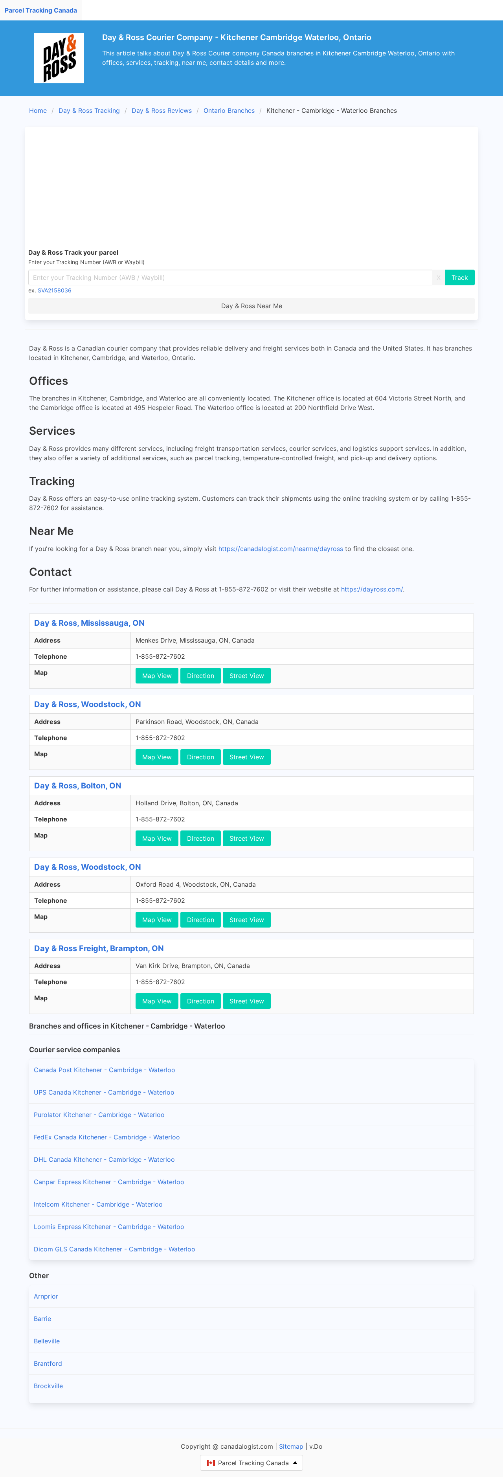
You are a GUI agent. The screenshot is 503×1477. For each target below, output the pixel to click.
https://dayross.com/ (372, 589)
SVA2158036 (55, 290)
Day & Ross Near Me (251, 306)
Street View (246, 676)
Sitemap (291, 1446)
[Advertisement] (264, 189)
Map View (157, 676)
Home (38, 110)
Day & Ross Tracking (89, 110)
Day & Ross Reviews (162, 110)
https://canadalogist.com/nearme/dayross (280, 549)
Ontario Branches (229, 110)
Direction (200, 676)
